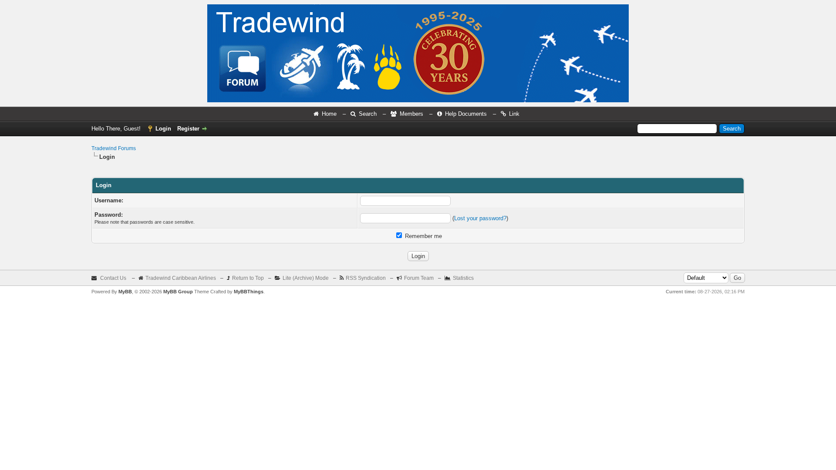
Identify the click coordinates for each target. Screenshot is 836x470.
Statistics (463, 278)
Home (329, 114)
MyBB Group (178, 291)
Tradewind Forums (113, 148)
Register (188, 128)
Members (411, 114)
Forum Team (419, 278)
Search (368, 114)
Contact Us (113, 278)
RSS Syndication (366, 278)
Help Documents (466, 114)
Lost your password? (480, 218)
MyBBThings (248, 291)
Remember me (422, 236)
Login (163, 128)
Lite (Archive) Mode (306, 278)
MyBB (125, 291)
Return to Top (248, 278)
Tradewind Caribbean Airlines (180, 278)
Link (514, 114)
